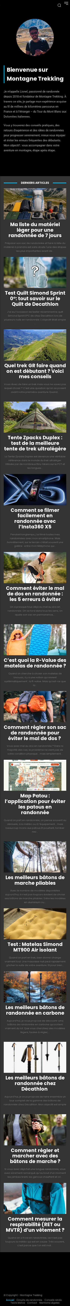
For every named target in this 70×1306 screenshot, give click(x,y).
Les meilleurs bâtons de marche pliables (35, 880)
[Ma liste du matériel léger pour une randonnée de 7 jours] (35, 203)
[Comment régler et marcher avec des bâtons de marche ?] (35, 1129)
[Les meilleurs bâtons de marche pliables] (35, 856)
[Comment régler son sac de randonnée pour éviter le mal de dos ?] (35, 706)
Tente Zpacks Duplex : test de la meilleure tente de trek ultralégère (35, 443)
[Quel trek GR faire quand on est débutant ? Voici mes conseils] (35, 345)
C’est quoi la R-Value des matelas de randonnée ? (35, 663)
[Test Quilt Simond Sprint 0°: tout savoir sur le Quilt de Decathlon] (35, 272)
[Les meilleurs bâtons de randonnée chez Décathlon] (35, 1057)
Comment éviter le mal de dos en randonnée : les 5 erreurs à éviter (35, 594)
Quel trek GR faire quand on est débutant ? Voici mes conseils (35, 371)
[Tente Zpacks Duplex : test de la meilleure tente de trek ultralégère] (35, 417)
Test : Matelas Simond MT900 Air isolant (35, 947)
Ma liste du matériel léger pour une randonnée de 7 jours (35, 230)
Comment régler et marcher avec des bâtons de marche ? (35, 1156)
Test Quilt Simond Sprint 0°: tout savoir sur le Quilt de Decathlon (35, 298)
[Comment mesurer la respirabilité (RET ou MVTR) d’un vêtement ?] (35, 1198)
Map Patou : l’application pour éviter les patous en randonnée (35, 804)
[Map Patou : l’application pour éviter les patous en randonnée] (35, 775)
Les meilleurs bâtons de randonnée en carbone (35, 1010)
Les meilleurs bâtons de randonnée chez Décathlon (35, 1083)
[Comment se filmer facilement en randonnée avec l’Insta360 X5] (35, 489)
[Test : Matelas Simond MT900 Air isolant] (35, 923)
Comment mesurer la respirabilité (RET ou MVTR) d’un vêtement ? (35, 1224)
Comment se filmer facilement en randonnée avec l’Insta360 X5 (35, 518)
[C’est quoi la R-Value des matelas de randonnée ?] (35, 639)
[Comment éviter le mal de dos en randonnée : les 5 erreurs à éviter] (35, 567)
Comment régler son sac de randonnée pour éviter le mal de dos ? (35, 733)
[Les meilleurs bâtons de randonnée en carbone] (35, 986)
